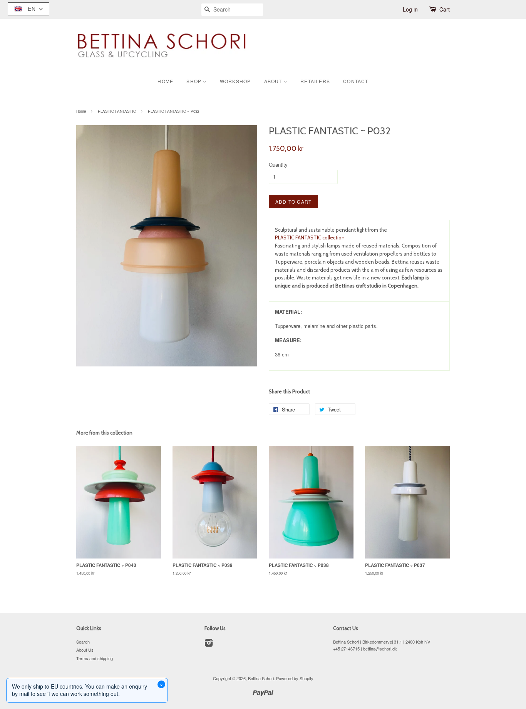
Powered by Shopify (294, 678)
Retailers (315, 81)
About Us (85, 650)
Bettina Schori (261, 678)
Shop (194, 81)
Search (83, 642)
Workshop (235, 81)
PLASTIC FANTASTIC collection (310, 237)
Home (165, 81)
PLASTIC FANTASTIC (117, 111)
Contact (355, 81)
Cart (444, 9)
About (274, 81)
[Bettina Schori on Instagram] (208, 644)
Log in (410, 9)
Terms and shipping (94, 658)
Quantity (278, 164)
